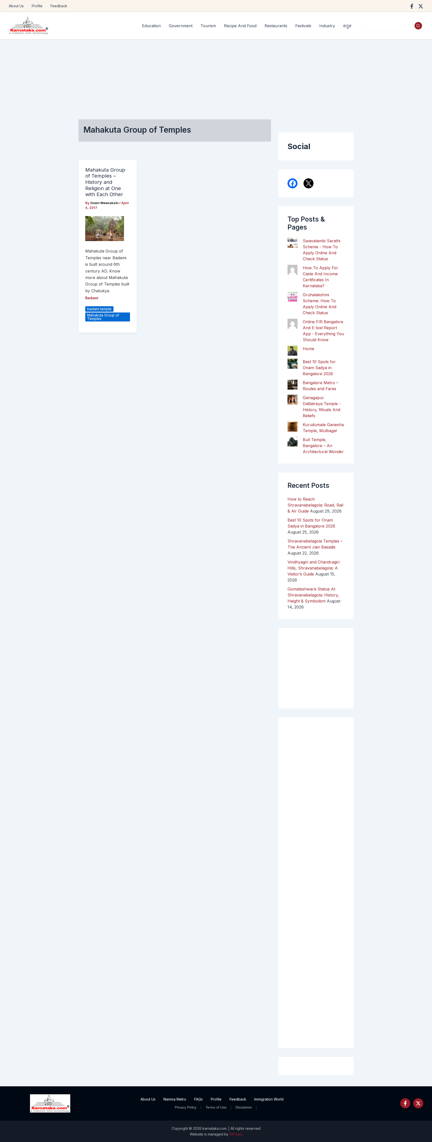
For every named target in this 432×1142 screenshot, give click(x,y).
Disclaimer (244, 1107)
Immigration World (269, 1099)
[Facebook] (411, 6)
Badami (91, 298)
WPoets (236, 1134)
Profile (37, 6)
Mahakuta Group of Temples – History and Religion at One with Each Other (105, 182)
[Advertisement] (216, 77)
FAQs (198, 1099)
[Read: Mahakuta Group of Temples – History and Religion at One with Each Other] (104, 228)
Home (308, 348)
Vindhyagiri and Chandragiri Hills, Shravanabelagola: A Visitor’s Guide (314, 568)
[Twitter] (418, 1103)
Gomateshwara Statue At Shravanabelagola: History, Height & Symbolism (313, 594)
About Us (16, 6)
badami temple (99, 309)
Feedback (58, 6)
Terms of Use (216, 1107)
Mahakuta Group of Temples (103, 317)
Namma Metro (175, 1099)
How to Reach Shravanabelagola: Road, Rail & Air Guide (315, 505)
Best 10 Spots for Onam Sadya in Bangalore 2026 (319, 367)
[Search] (418, 26)
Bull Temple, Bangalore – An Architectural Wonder (323, 445)
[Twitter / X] (420, 6)
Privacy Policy (185, 1107)
